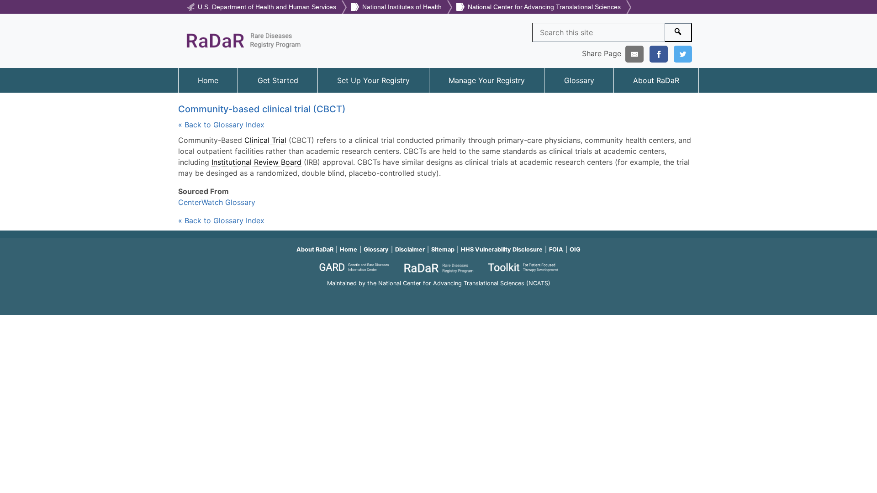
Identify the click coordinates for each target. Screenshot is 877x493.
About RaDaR (656, 80)
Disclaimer (410, 249)
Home (208, 80)
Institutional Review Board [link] (256, 162)
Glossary (579, 80)
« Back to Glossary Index (221, 124)
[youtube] (438, 296)
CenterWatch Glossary (216, 202)
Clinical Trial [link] (265, 140)
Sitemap (442, 249)
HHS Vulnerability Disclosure (502, 249)
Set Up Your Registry (373, 80)
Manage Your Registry (487, 80)
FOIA (556, 249)
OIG (575, 249)
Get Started (278, 80)
